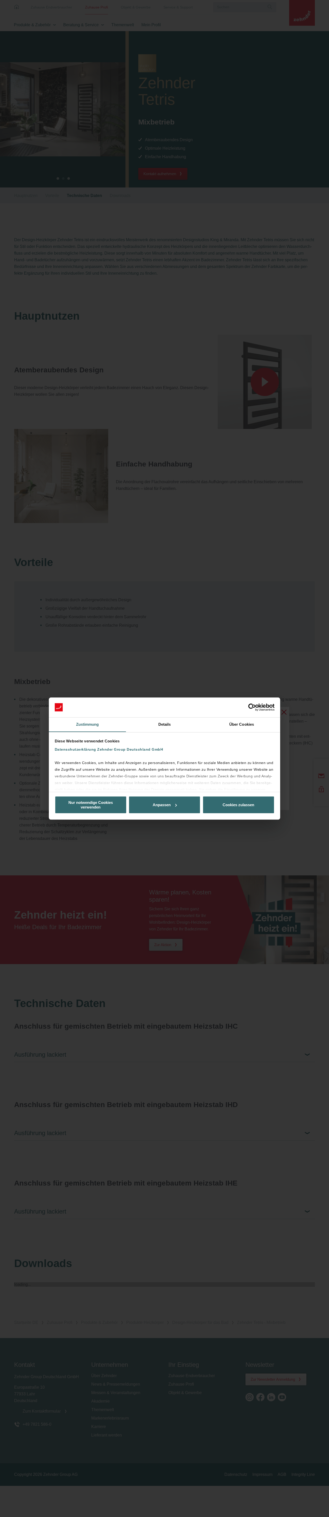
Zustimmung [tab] (87, 724)
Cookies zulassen (238, 805)
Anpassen (162, 805)
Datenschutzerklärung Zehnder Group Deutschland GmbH (109, 750)
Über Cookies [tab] (241, 724)
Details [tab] (164, 724)
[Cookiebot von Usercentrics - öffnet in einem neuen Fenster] (252, 707)
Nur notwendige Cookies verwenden (90, 804)
